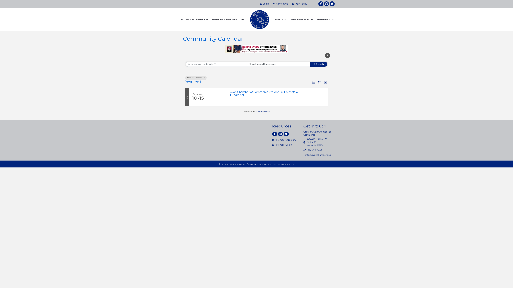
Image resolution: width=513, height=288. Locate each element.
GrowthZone (263, 111)
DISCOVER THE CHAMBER (192, 19)
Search (320, 64)
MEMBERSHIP (323, 19)
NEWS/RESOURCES (300, 19)
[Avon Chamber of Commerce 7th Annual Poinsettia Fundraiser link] (217, 97)
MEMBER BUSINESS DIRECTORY (228, 19)
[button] (327, 55)
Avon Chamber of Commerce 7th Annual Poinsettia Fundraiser (264, 93)
